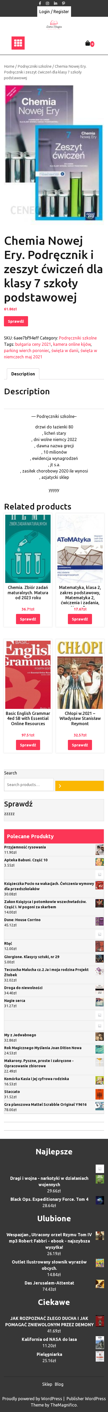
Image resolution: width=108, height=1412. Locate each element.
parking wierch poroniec (26, 350)
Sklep (47, 1384)
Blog (59, 1384)
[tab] (23, 373)
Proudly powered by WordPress (32, 1398)
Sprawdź (16, 321)
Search (10, 773)
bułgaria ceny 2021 (33, 344)
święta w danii (64, 350)
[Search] (79, 786)
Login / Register (54, 11)
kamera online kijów (72, 344)
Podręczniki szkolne (35, 66)
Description (23, 373)
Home (9, 66)
